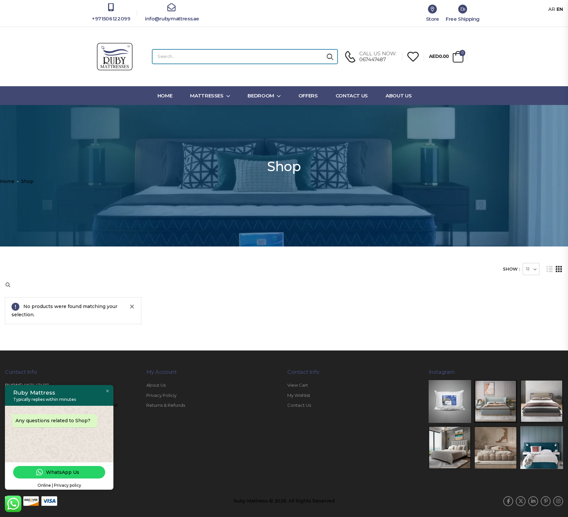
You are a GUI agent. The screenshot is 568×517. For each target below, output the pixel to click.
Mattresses (207, 95)
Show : (511, 268)
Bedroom (261, 95)
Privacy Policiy (161, 395)
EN (559, 9)
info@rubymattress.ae (171, 18)
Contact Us (352, 95)
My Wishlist (298, 395)
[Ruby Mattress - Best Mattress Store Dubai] (114, 56)
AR (551, 9)
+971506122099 (111, 18)
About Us (399, 95)
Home (165, 95)
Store (432, 19)
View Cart (297, 385)
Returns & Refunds (165, 405)
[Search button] (330, 56)
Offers (308, 95)
